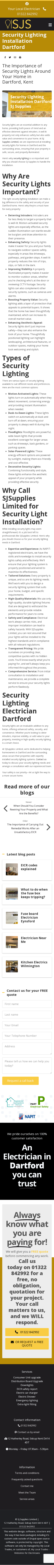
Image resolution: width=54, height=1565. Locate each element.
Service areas (27, 1499)
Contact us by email (28, 1432)
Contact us (41, 759)
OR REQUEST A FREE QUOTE (29, 1343)
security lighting (21, 158)
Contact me (27, 1486)
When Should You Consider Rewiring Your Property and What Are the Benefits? (7, 808)
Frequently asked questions (27, 1479)
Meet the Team (27, 1492)
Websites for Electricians (27, 1552)
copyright (37, 1542)
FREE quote (39, 1252)
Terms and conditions (27, 1473)
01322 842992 (27, 14)
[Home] (18, 24)
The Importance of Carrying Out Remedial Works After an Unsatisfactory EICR (46, 827)
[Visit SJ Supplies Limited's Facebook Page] (27, 4)
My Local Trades (39, 1549)
